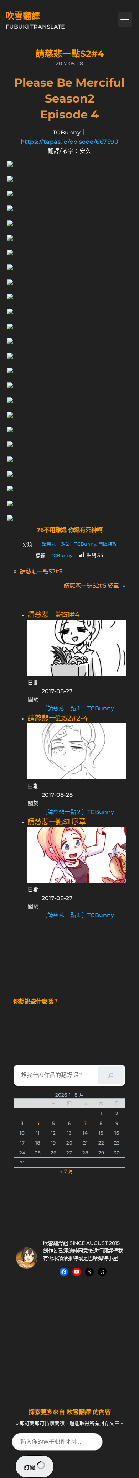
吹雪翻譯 (23, 16)
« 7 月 (66, 1171)
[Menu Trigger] (125, 19)
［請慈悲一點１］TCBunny (78, 708)
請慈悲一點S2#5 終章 (91, 585)
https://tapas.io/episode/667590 (70, 141)
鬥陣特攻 (107, 544)
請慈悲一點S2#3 (41, 571)
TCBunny (61, 555)
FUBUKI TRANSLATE (35, 26)
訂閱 (30, 1467)
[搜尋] (111, 1075)
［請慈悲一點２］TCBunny (66, 544)
